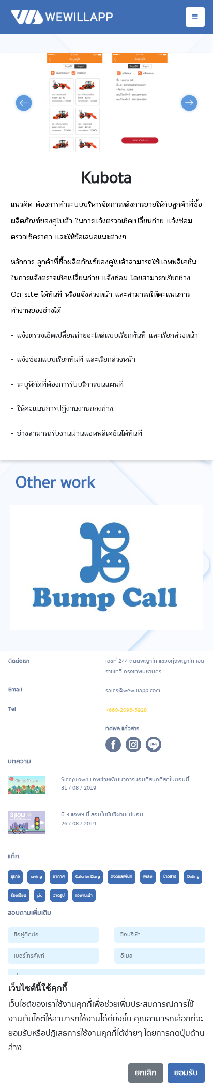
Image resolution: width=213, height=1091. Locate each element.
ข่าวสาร (169, 876)
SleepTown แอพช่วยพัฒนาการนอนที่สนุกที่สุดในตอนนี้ (125, 779)
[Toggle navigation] (195, 17)
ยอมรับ (186, 1073)
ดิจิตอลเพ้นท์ (121, 876)
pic (39, 895)
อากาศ (59, 876)
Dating (193, 876)
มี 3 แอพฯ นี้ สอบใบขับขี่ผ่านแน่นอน (102, 814)
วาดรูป (59, 895)
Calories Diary (87, 876)
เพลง (148, 876)
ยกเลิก (146, 1073)
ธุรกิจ (15, 876)
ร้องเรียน (18, 895)
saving (36, 876)
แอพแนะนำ (84, 895)
